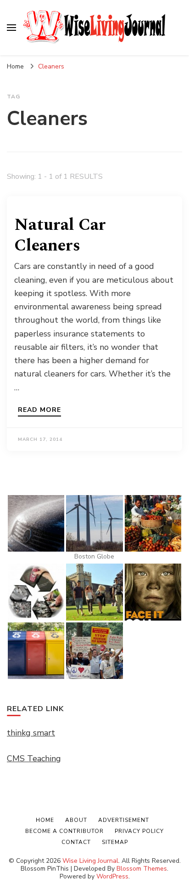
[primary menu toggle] (11, 27)
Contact (76, 842)
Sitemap (115, 842)
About (76, 820)
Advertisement (123, 820)
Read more (39, 410)
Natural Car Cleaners (60, 235)
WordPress (112, 876)
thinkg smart (31, 732)
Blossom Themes (142, 868)
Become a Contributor (64, 831)
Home (45, 820)
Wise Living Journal (90, 860)
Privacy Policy (139, 831)
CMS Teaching (34, 758)
